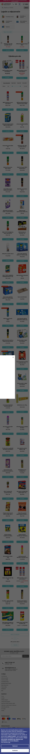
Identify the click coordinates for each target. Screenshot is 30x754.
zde (9, 742)
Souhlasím (15, 750)
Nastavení (15, 746)
